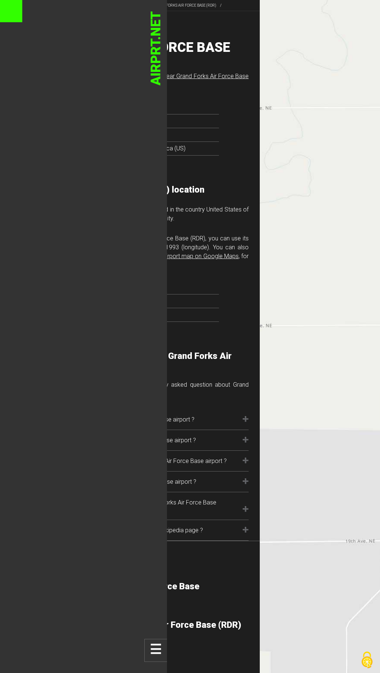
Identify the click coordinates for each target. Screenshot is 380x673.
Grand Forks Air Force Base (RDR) (184, 5)
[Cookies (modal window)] (367, 660)
